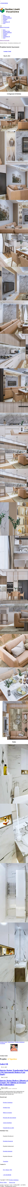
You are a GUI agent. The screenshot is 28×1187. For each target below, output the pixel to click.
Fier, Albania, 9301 (7, 1169)
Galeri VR (4, 1064)
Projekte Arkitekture (19, 1042)
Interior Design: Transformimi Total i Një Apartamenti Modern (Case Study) (14, 1072)
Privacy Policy (3, 1182)
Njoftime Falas (6, 1107)
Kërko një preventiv (4, 27)
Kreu (4, 15)
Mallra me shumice (7, 1112)
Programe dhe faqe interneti (9, 1117)
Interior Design (3, 43)
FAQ (4, 23)
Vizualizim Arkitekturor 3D (14, 43)
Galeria (4, 20)
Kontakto (5, 19)
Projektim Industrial (7, 1151)
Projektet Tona (6, 16)
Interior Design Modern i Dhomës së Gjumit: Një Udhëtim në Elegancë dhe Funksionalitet (14, 1083)
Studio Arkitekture (7, 18)
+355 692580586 (7, 1174)
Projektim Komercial (8, 1141)
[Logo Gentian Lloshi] (10, 12)
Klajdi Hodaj (11, 1042)
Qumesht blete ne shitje (8, 1127)
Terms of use (12, 1182)
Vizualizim (2, 1043)
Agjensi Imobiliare (7, 1122)
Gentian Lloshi (7, 51)
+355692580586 (4, 3)
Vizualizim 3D (6, 22)
